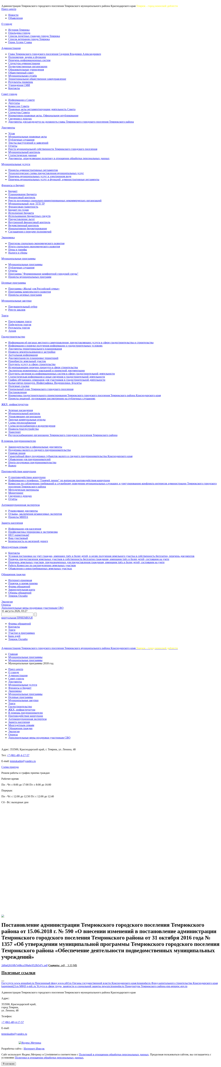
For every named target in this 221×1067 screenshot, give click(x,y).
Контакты (14, 88)
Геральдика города (19, 32)
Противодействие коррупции (18, 471)
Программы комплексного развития (29, 291)
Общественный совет (21, 72)
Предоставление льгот (21, 219)
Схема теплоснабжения (22, 422)
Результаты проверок (20, 82)
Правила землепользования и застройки (31, 351)
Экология (7, 601)
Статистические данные (22, 155)
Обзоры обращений (19, 592)
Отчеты (12, 145)
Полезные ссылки (18, 386)
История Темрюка (19, 29)
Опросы (6, 604)
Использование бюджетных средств (29, 216)
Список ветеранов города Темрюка (29, 39)
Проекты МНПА (18, 517)
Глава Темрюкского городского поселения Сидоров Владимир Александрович (54, 54)
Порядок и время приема (23, 583)
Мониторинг (15, 492)
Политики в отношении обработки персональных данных (49, 1057)
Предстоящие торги (20, 321)
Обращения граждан (13, 574)
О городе (6, 23)
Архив (12, 330)
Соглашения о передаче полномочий (29, 231)
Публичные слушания (21, 139)
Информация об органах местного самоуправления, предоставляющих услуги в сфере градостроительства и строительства (80, 342)
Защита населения (12, 522)
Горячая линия (16, 453)
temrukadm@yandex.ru (23, 761)
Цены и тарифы (17, 249)
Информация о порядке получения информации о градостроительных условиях (55, 345)
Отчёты (12, 499)
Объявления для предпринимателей (29, 459)
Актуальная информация (23, 354)
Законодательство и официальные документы (35, 446)
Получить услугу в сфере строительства (31, 364)
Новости (13, 14)
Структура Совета (19, 112)
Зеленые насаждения (20, 410)
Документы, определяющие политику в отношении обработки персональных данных (58, 158)
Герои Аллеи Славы (20, 42)
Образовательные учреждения (26, 69)
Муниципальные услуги (15, 164)
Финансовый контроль (21, 197)
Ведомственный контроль (23, 225)
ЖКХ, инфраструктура (14, 404)
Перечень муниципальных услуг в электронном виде (39, 176)
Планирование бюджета (22, 194)
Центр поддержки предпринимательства (32, 462)
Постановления (17, 392)
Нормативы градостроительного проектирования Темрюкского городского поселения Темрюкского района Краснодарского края (84, 395)
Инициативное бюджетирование (27, 228)
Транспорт (14, 432)
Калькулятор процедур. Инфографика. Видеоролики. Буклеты (45, 382)
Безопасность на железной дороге (28, 541)
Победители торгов (19, 324)
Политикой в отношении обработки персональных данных (114, 1054)
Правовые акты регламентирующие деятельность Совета (41, 109)
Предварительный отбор (22, 306)
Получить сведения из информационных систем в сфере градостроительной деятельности (61, 373)
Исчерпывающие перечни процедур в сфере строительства (43, 367)
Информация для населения (24, 528)
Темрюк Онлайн (18, 595)
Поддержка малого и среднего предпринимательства (39, 449)
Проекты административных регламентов (33, 170)
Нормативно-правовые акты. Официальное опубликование (43, 115)
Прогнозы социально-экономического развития (36, 243)
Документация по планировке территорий (33, 358)
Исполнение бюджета (21, 212)
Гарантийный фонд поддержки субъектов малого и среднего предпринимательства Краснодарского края (70, 456)
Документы (8, 127)
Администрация (11, 48)
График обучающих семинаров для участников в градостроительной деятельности (56, 379)
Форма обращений (19, 586)
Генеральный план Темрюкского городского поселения (40, 389)
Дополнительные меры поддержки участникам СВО (32, 607)
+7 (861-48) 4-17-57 (18, 755)
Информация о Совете (21, 99)
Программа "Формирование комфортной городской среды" (43, 273)
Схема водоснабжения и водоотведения (31, 425)
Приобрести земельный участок (27, 361)
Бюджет (12, 191)
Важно (12, 465)
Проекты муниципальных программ (29, 276)
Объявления (15, 18)
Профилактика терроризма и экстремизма (33, 531)
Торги (4, 315)
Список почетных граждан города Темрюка (34, 36)
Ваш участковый (18, 538)
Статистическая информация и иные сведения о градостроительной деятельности (56, 376)
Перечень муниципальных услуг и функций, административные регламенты (53, 179)
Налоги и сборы (17, 252)
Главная (13, 654)
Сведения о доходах (20, 118)
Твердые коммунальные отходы (27, 419)
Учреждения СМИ (19, 85)
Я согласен (9, 1064)
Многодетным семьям (14, 547)
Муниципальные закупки (16, 300)
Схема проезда (10, 767)
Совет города (9, 94)
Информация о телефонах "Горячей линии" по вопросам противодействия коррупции (59, 480)
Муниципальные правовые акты (27, 136)
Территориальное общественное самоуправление (37, 78)
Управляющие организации (24, 416)
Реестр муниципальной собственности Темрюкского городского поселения (52, 149)
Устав (11, 133)
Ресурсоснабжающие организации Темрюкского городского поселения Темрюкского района (62, 435)
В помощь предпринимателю (18, 441)
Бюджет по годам (18, 209)
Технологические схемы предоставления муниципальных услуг (46, 173)
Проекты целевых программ (25, 294)
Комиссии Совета (18, 106)
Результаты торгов (19, 327)
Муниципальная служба (22, 75)
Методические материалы (23, 489)
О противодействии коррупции (27, 477)
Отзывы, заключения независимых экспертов (35, 513)
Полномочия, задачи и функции (27, 57)
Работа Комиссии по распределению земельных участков (42, 565)
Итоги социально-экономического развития (34, 246)
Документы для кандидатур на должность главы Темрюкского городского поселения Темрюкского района (71, 121)
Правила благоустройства (23, 428)
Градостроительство (13, 336)
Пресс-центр (8, 9)
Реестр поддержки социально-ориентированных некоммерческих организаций (55, 200)
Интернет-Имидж (34, 1048)
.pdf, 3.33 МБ (62, 965)
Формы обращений (19, 623)
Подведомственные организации (27, 66)
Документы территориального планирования (35, 348)
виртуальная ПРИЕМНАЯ (17, 617)
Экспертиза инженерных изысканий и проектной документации (46, 370)
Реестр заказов (16, 309)
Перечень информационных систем (29, 60)
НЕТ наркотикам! (18, 535)
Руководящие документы (23, 510)
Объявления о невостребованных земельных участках (40, 568)
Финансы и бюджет (13, 185)
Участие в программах (21, 632)
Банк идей (14, 636)
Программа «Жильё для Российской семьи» (34, 288)
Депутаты (14, 103)
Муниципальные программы (18, 258)
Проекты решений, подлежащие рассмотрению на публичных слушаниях (51, 398)
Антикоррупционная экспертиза (20, 504)
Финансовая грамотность (23, 206)
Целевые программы (13, 282)
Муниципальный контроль (24, 152)
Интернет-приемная (20, 580)
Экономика (8, 237)
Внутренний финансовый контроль (29, 222)
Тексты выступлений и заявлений (28, 142)
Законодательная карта (21, 589)
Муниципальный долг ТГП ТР (26, 203)
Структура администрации (24, 63)
